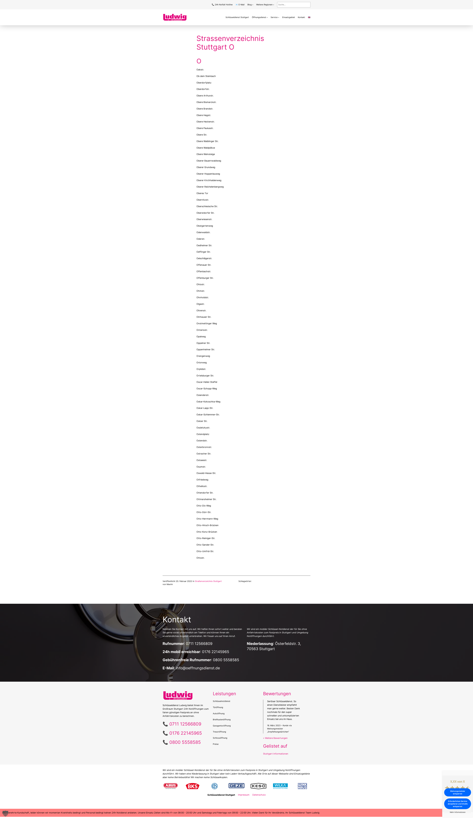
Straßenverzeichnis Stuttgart (208, 581)
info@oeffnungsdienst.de (198, 668)
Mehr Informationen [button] (457, 812)
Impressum (243, 794)
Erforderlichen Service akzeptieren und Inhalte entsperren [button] (458, 803)
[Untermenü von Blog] (252, 4)
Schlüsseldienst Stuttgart (237, 17)
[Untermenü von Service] (278, 17)
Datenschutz (259, 794)
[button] (5, 813)
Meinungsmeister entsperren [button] (457, 792)
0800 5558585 (226, 660)
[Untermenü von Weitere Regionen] (273, 4)
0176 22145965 (215, 651)
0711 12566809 (199, 643)
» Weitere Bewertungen (275, 738)
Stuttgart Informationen (275, 753)
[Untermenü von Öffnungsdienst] (267, 17)
